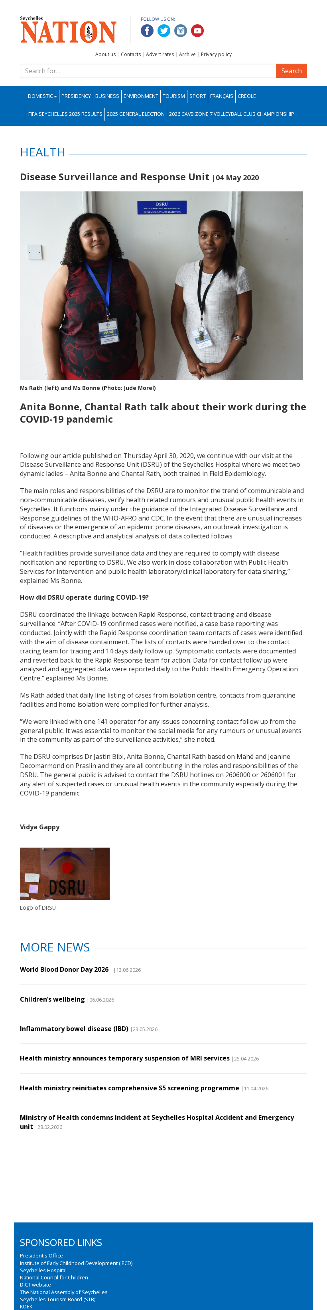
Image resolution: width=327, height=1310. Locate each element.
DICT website (35, 1284)
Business (107, 96)
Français (221, 96)
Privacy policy (216, 54)
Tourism (174, 96)
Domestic (40, 96)
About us (105, 54)
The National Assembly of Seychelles (64, 1292)
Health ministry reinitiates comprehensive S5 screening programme (129, 1088)
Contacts (131, 54)
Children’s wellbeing (52, 999)
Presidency (76, 96)
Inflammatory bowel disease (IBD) (74, 1028)
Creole (247, 96)
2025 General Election (136, 114)
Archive (187, 54)
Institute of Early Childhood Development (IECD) (76, 1263)
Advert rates (160, 54)
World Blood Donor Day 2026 (66, 969)
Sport (197, 96)
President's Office (41, 1255)
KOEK (26, 1306)
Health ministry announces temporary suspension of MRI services (125, 1058)
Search (292, 70)
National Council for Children (54, 1277)
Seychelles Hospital (43, 1270)
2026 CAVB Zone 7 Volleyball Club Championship (231, 114)
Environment (141, 96)
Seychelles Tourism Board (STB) (57, 1299)
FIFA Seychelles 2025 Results (65, 114)
